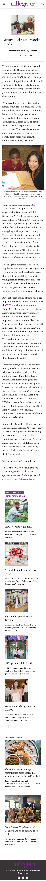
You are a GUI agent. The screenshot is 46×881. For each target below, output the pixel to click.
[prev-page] (6, 726)
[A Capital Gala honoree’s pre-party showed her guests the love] (16, 554)
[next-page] (9, 726)
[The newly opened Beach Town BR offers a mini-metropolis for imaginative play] (16, 600)
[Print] (31, 55)
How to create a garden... (18, 526)
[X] (20, 55)
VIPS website (13, 305)
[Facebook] (15, 55)
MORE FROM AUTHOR (15, 496)
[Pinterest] (25, 55)
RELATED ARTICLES (14, 492)
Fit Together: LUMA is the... (20, 663)
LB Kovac (33, 50)
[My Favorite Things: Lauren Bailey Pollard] (16, 690)
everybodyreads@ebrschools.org (18, 479)
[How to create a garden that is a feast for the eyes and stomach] (16, 510)
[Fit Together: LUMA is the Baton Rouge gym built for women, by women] (16, 647)
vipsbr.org (26, 475)
